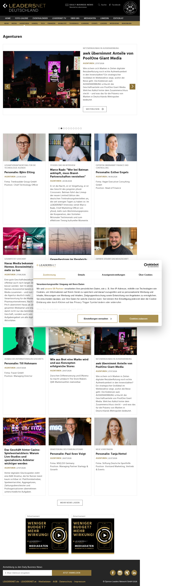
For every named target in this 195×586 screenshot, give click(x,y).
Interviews (114, 23)
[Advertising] (47, 536)
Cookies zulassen (138, 318)
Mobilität (62, 23)
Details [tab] (81, 275)
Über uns (75, 18)
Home (8, 18)
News (6, 23)
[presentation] (7, 87)
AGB (55, 581)
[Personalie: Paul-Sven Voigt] (41, 72)
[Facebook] (113, 573)
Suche (103, 5)
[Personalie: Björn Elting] (24, 147)
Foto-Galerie (21, 18)
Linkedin (104, 18)
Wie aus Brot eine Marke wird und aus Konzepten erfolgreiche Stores (69, 363)
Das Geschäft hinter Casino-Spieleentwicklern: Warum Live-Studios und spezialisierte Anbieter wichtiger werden (22, 456)
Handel (35, 23)
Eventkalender (40, 18)
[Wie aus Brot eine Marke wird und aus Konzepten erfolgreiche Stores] (70, 341)
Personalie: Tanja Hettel (111, 453)
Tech (43, 23)
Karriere (85, 23)
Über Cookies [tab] (145, 275)
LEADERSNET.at (28, 581)
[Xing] (127, 573)
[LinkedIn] (134, 573)
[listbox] (70, 86)
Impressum (79, 581)
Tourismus (74, 23)
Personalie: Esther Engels (112, 172)
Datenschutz (65, 581)
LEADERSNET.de (11, 581)
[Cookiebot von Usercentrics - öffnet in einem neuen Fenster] (146, 265)
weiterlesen (92, 79)
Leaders (103, 23)
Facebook (116, 5)
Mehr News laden (70, 503)
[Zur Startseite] (24, 7)
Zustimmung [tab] (49, 275)
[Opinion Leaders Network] (130, 8)
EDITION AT (118, 18)
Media (14, 23)
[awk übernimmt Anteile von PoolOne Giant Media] (115, 341)
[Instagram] (120, 573)
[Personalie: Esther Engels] (115, 147)
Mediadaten (90, 18)
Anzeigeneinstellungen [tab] (113, 275)
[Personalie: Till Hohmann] (24, 341)
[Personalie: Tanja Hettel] (115, 431)
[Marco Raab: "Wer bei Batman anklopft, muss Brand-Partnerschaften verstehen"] (70, 147)
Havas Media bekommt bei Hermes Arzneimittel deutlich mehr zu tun (23, 267)
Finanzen (51, 23)
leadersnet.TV (59, 18)
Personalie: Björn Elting (19, 172)
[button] (59, 128)
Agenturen (24, 23)
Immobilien (126, 23)
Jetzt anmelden (71, 573)
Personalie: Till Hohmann (20, 363)
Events (94, 23)
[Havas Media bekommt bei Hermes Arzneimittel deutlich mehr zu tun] (24, 241)
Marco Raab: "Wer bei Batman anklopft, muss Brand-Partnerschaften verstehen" (69, 173)
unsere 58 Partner (54, 288)
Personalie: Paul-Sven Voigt (107, 53)
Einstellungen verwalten (96, 318)
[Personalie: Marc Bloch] (115, 241)
